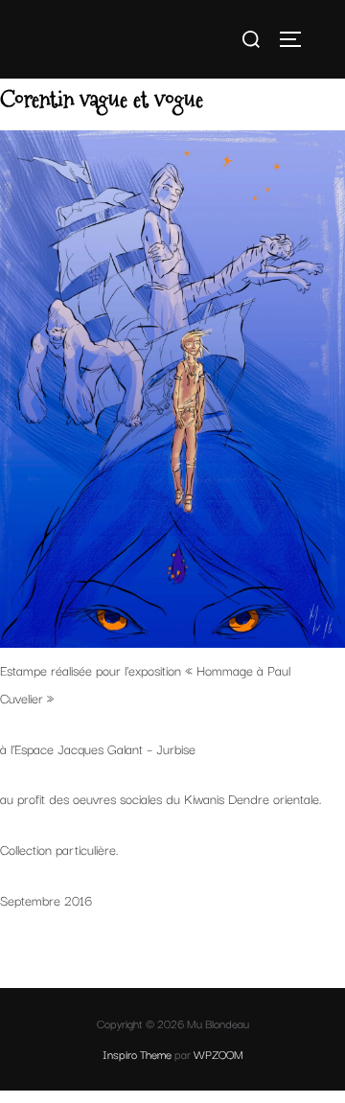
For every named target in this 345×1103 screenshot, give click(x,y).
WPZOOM (218, 1054)
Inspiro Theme (137, 1054)
